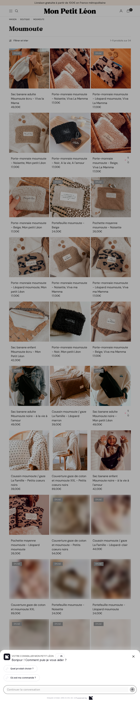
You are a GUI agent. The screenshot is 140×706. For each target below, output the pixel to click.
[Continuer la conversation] (132, 689)
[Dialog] (91, 698)
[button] (70, 353)
